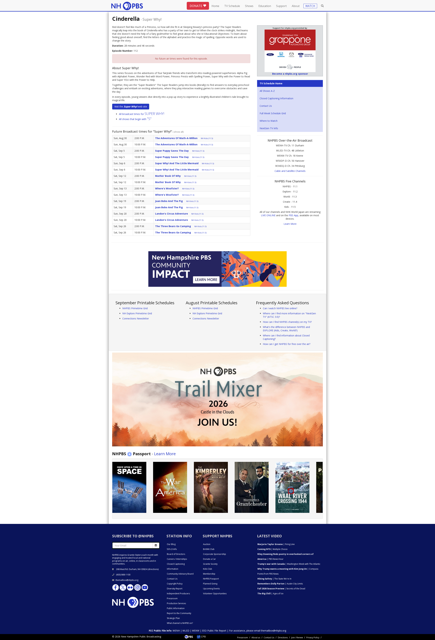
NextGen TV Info (269, 128)
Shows (249, 6)
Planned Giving (210, 583)
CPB (203, 636)
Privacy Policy (312, 637)
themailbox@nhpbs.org (127, 580)
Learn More (290, 223)
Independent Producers (178, 593)
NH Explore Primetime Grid (137, 313)
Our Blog (171, 544)
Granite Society (210, 563)
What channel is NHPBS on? (180, 623)
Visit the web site (130, 106)
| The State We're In (274, 578)
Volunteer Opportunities (215, 593)
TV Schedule (232, 6)
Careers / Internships (177, 559)
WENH (176, 630)
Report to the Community (179, 613)
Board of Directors (176, 554)
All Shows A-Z (267, 90)
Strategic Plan (173, 618)
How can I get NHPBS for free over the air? (286, 344)
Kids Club (207, 568)
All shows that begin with (135, 119)
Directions (283, 637)
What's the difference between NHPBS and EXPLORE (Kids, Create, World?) (286, 328)
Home (215, 6)
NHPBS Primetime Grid (135, 308)
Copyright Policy (174, 583)
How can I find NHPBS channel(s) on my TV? (287, 321)
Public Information (176, 608)
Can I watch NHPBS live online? (280, 308)
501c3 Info (172, 549)
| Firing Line (276, 544)
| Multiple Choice (272, 549)
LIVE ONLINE (268, 215)
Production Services (176, 603)
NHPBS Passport (211, 578)
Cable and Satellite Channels (290, 171)
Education (264, 6)
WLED (185, 630)
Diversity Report (174, 588)
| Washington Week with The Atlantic (288, 563)
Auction (206, 544)
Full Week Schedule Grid (273, 113)
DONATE (196, 6)
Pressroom (172, 598)
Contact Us (266, 105)
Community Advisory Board (180, 573)
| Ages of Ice (270, 593)
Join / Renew (297, 637)
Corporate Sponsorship (214, 554)
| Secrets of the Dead (281, 588)
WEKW (195, 630)
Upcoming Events (211, 588)
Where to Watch (268, 120)
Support (281, 6)
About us (255, 637)
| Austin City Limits (280, 583)
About (296, 6)
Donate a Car (209, 559)
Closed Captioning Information (276, 98)
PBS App (293, 215)
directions (153, 569)
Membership (209, 573)
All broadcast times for (141, 114)
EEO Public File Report (214, 630)
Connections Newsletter (135, 318)
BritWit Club (208, 549)
